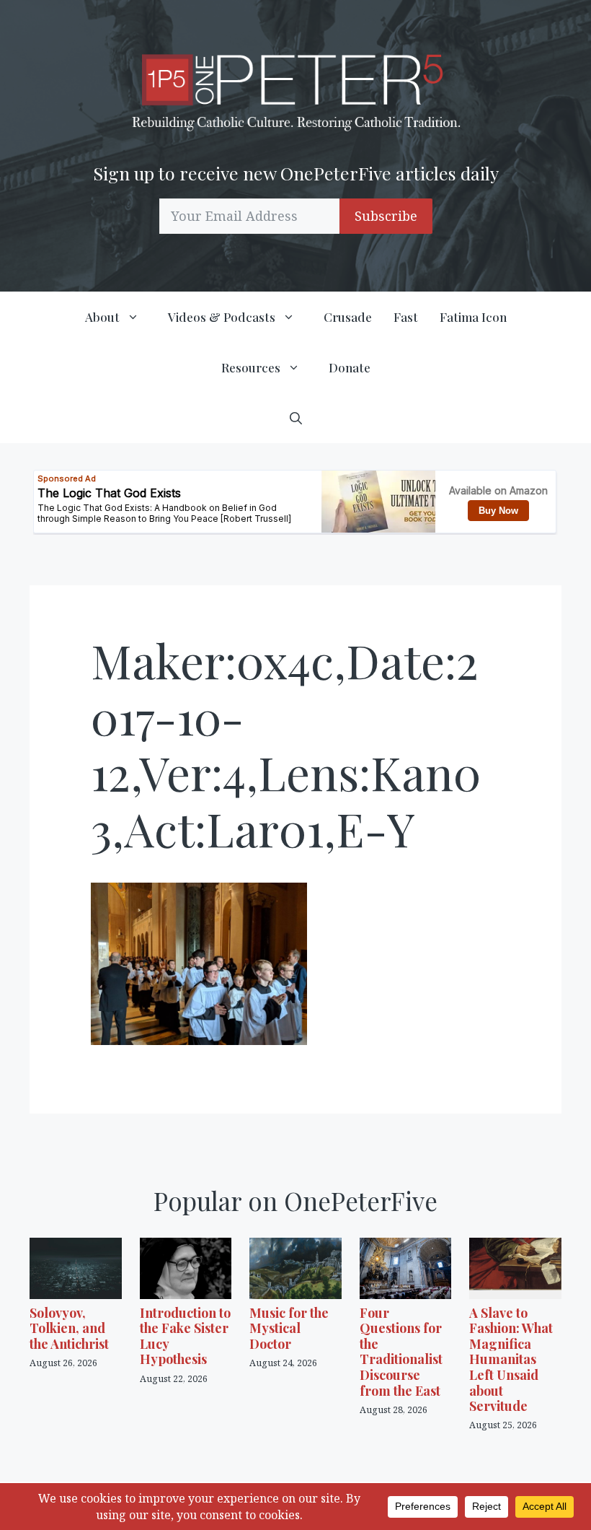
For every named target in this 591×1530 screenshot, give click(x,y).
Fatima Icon (473, 317)
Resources (250, 367)
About (102, 317)
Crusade (348, 317)
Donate (349, 367)
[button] (296, 418)
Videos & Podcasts (221, 317)
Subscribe (386, 215)
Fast (406, 317)
